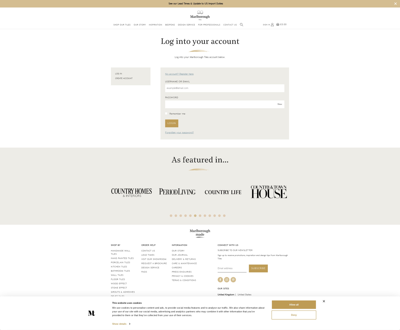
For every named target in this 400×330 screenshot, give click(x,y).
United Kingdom (226, 294)
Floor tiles (118, 279)
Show (280, 104)
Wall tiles (117, 275)
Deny (294, 314)
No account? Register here (179, 74)
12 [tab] (224, 215)
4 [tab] (185, 215)
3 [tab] (181, 215)
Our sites (223, 288)
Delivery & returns (184, 259)
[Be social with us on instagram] (226, 279)
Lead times (147, 255)
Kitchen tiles (119, 266)
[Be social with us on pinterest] (233, 279)
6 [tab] (195, 215)
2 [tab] (176, 215)
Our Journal (180, 255)
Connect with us (228, 245)
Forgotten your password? (179, 132)
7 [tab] (200, 215)
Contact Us (230, 25)
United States (244, 294)
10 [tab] (214, 215)
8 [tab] (205, 215)
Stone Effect (119, 288)
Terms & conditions (184, 280)
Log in (118, 73)
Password (171, 97)
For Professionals (209, 25)
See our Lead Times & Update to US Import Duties (196, 3)
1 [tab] (171, 215)
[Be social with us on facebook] (220, 279)
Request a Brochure (154, 263)
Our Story (140, 25)
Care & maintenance (184, 263)
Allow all (294, 304)
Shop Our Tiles (122, 25)
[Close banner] (324, 301)
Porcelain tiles (120, 262)
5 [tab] (190, 215)
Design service (150, 267)
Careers (177, 267)
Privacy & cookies (182, 276)
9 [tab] (210, 215)
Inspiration (155, 25)
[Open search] (241, 24)
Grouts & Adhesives (123, 292)
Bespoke (170, 25)
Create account (123, 78)
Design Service (186, 25)
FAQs (144, 272)
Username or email (177, 81)
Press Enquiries (182, 272)
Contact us (148, 251)
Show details (119, 324)
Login (172, 123)
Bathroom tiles (120, 271)
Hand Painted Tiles (122, 258)
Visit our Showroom (154, 259)
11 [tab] (219, 215)
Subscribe (258, 268)
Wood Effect (119, 283)
